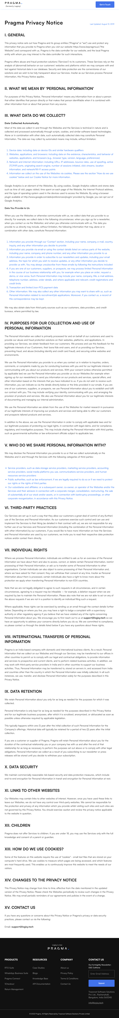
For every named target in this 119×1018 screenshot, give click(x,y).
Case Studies (39, 967)
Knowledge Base (40, 978)
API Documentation (41, 984)
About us (65, 967)
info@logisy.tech (96, 1002)
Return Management (14, 989)
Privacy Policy (67, 973)
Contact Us (66, 984)
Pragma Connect (12, 978)
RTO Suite (9, 967)
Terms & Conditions (69, 978)
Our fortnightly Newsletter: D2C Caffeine (100, 966)
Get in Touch (105, 4)
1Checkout (9, 984)
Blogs (35, 973)
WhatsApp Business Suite (16, 973)
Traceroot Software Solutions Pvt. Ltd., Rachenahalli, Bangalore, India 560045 (102, 994)
